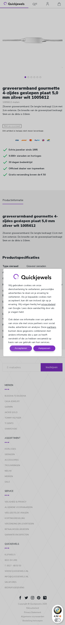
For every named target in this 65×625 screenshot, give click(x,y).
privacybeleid (48, 304)
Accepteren (21, 348)
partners (51, 327)
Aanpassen (44, 348)
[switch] (58, 620)
